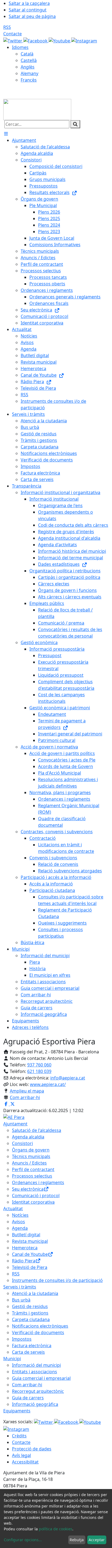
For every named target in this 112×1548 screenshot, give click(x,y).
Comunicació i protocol (36, 1196)
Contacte (12, 34)
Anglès (28, 67)
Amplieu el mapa (27, 1091)
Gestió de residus (30, 1306)
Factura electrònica (31, 1346)
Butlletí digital (26, 1235)
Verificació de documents (38, 1332)
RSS (7, 27)
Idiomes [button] (20, 47)
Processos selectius (32, 1176)
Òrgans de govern (30, 1150)
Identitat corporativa (33, 1202)
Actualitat (13, 1209)
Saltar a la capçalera (29, 3)
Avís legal (21, 1455)
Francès (29, 80)
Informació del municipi (36, 1365)
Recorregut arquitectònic (38, 1391)
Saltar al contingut (27, 10)
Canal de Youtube (30, 1254)
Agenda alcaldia (28, 1137)
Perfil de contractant (33, 1169)
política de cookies (55, 1528)
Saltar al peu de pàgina (32, 16)
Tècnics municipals (31, 1156)
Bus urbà (21, 1300)
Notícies (20, 1215)
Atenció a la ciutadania (35, 1293)
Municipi (12, 1359)
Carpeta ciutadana (31, 1319)
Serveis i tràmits (19, 1287)
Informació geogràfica (35, 1404)
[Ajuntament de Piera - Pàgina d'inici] (37, 109)
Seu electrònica (27, 1189)
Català (27, 54)
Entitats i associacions (34, 1372)
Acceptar (97, 1539)
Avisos (18, 1222)
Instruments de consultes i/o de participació (57, 1280)
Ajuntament (15, 1124)
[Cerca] (75, 124)
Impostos (22, 1339)
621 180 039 (39, 1071)
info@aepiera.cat (67, 1078)
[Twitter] (13, 40)
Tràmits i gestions (30, 1313)
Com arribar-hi (25, 1097)
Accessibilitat (25, 1462)
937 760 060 (39, 1065)
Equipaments (16, 1411)
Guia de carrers (28, 1398)
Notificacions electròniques (40, 1326)
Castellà (29, 60)
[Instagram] (84, 40)
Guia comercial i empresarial (41, 1378)
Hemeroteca (25, 1248)
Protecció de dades (31, 1449)
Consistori (22, 1143)
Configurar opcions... (23, 1539)
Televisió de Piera (29, 1267)
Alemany (29, 73)
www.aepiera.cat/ (48, 1084)
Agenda (20, 1228)
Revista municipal (30, 1241)
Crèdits (19, 1436)
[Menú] (6, 134)
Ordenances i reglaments (38, 1182)
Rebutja (77, 1539)
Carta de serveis (28, 1352)
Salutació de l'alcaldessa (36, 1130)
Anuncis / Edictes (29, 1163)
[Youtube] (60, 40)
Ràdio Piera (23, 1261)
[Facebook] (36, 40)
